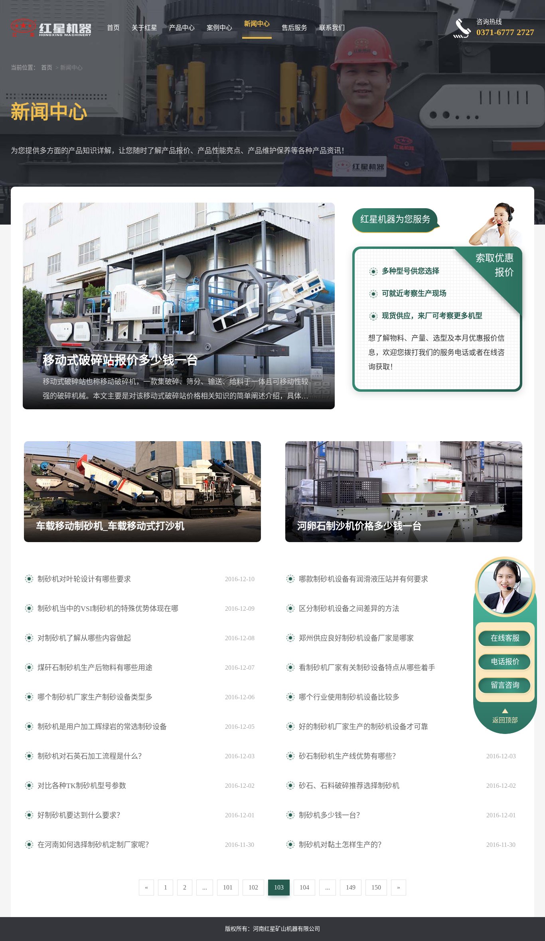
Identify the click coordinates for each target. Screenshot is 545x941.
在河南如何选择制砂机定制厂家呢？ (95, 845)
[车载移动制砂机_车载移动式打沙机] (142, 491)
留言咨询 (505, 685)
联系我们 (332, 27)
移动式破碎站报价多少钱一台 (120, 360)
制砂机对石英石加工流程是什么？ (91, 756)
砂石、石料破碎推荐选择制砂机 (349, 786)
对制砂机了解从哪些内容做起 (84, 638)
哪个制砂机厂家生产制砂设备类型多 (95, 697)
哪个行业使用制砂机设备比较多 (349, 697)
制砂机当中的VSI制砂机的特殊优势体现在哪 (108, 609)
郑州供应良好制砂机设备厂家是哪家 (356, 638)
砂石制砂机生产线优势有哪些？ (349, 756)
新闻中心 (257, 23)
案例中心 (219, 27)
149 (350, 887)
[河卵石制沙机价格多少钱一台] (403, 491)
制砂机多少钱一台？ (331, 815)
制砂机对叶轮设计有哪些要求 (84, 579)
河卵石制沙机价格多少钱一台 (359, 526)
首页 (113, 27)
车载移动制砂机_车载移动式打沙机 (110, 526)
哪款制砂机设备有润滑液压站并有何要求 (363, 579)
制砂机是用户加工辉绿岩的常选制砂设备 (102, 727)
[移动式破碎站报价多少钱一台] (179, 306)
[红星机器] (51, 27)
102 (253, 887)
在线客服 (505, 638)
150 (376, 887)
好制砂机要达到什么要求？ (81, 815)
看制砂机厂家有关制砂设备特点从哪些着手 (367, 668)
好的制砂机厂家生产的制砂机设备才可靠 (363, 727)
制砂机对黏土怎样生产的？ (342, 845)
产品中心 (182, 27)
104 (304, 887)
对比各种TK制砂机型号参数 (82, 786)
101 (228, 887)
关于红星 (144, 27)
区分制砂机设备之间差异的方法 (349, 609)
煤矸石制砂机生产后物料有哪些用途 (95, 668)
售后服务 (294, 27)
